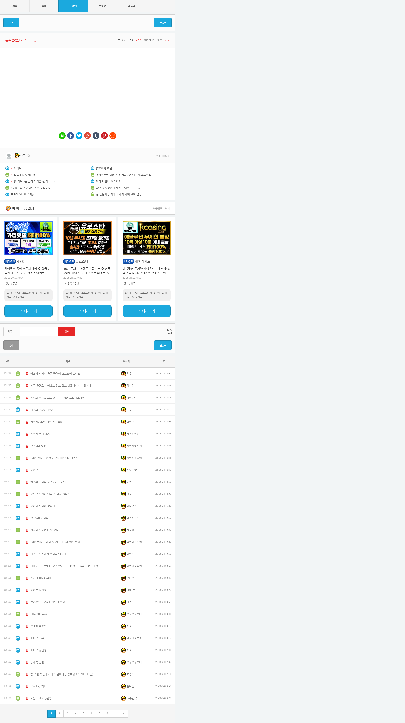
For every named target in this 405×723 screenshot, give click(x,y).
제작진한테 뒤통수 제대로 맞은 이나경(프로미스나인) (125, 174)
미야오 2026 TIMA (41, 409)
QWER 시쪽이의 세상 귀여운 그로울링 (118, 187)
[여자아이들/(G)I (40, 614)
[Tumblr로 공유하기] (96, 136)
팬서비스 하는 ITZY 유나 (44, 529)
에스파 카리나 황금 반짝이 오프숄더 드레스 (55, 373)
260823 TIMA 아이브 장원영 (47, 602)
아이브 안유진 (38, 638)
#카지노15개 (13, 293)
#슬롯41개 (28, 293)
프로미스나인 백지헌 (22, 194)
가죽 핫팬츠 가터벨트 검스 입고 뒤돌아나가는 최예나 (60, 385)
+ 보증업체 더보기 (160, 208)
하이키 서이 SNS (40, 433)
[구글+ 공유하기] (87, 136)
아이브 (18, 168)
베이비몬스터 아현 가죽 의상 (46, 421)
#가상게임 (18, 296)
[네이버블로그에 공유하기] (62, 136)
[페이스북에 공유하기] (70, 136)
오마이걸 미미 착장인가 (43, 505)
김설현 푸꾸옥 (38, 626)
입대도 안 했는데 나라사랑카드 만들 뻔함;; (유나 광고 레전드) (66, 566)
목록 (11, 22)
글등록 (163, 22)
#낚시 (39, 293)
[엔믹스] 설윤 (38, 445)
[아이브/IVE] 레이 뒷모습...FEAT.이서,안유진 (56, 542)
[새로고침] (169, 331)
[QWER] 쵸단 (104, 168)
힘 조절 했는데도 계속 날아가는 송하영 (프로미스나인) (61, 674)
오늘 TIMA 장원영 (24, 174)
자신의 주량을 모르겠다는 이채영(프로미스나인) (58, 397)
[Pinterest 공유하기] (104, 136)
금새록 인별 (37, 662)
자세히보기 (28, 311)
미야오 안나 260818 (108, 181)
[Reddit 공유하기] (113, 136)
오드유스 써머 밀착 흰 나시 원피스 (50, 493)
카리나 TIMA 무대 (40, 578)
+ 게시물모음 (163, 155)
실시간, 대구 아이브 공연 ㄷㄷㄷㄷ (30, 187)
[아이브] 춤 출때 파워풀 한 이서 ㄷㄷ (35, 181)
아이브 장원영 (38, 590)
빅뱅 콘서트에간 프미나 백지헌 (48, 554)
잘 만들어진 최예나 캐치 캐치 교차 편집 (119, 194)
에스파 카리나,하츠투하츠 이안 (48, 481)
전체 (11, 345)
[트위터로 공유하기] (79, 136)
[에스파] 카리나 (39, 517)
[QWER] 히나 (38, 686)
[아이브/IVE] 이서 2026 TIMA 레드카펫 (53, 457)
